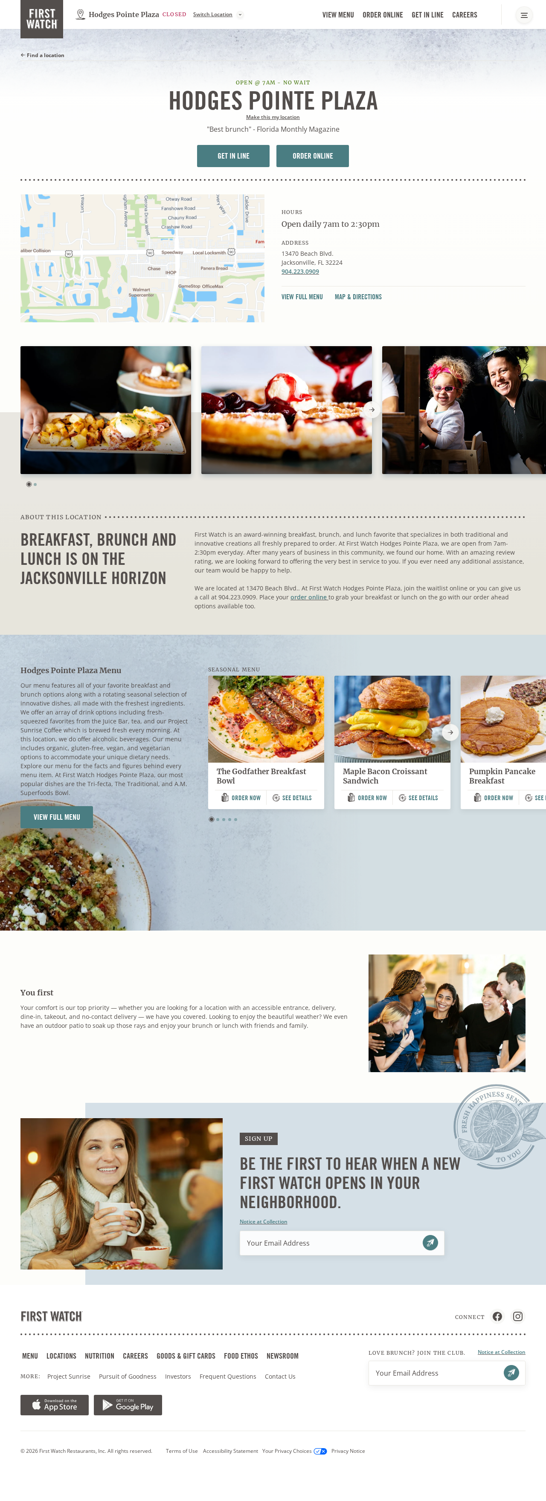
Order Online (384, 15)
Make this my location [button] (273, 117)
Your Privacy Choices (287, 1451)
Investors (179, 1376)
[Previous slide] (20, 409)
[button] (29, 484)
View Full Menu (305, 297)
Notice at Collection (264, 1221)
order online (309, 597)
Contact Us (280, 1376)
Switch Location (212, 14)
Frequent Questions (228, 1376)
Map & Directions (358, 297)
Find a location (45, 55)
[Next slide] (371, 409)
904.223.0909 (300, 271)
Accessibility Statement (230, 1451)
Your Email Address (278, 1243)
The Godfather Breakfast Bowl (261, 776)
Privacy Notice (348, 1451)
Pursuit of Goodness (128, 1376)
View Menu (338, 14)
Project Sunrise (68, 1376)
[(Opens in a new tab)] (142, 258)
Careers (465, 15)
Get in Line (428, 15)
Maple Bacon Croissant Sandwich (385, 776)
